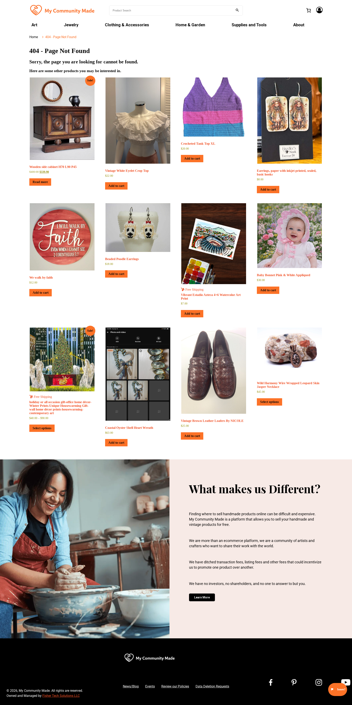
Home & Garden (190, 24)
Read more (40, 182)
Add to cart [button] (116, 186)
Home (33, 37)
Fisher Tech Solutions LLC (61, 696)
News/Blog (131, 686)
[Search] (237, 10)
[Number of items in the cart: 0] (309, 10)
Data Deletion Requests (212, 686)
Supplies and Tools (249, 24)
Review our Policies (175, 686)
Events (150, 686)
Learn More (202, 597)
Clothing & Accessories (127, 24)
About (298, 24)
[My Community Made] (62, 10)
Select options (42, 428)
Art (34, 24)
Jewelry (71, 24)
